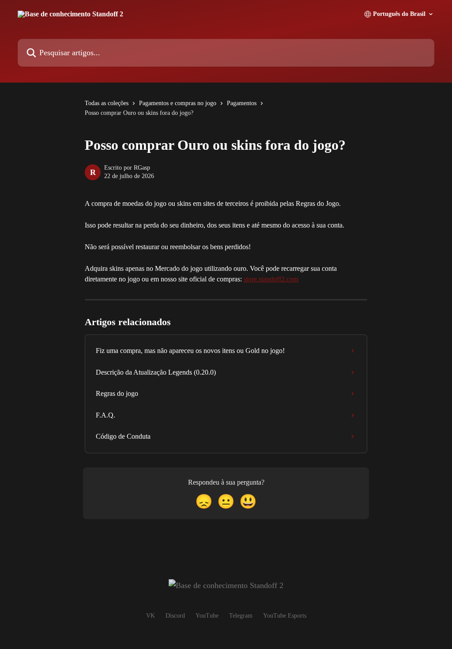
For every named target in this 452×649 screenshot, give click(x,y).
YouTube (207, 615)
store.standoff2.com (271, 279)
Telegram (240, 615)
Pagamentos (241, 103)
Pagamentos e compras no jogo (177, 103)
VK (150, 615)
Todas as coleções (106, 103)
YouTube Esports (284, 615)
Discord (175, 615)
